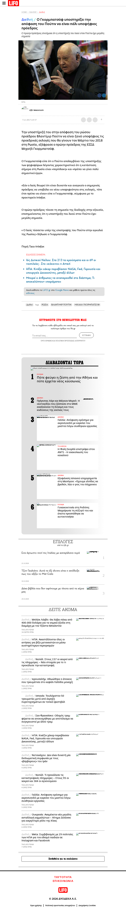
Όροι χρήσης (36, 905)
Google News (62, 290)
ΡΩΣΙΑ (45, 304)
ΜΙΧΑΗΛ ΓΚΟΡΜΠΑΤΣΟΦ (87, 304)
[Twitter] (104, 95)
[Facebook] (99, 95)
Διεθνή (42, 12)
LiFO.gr (46, 290)
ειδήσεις (30, 293)
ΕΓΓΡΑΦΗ (86, 335)
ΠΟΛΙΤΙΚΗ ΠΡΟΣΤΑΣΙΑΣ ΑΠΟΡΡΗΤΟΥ (70, 340)
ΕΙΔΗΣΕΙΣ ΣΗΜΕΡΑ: (36, 254)
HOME (24, 12)
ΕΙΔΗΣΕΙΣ (33, 12)
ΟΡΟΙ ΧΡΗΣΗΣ (46, 340)
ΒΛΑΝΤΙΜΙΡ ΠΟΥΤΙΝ (61, 304)
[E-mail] (95, 119)
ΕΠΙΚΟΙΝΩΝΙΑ (63, 881)
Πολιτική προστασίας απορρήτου (60, 905)
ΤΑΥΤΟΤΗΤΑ (63, 877)
